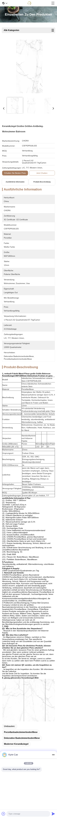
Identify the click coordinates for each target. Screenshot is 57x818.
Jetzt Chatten (41, 173)
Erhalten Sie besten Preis (15, 173)
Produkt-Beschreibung (42, 182)
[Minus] (53, 754)
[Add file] (3, 814)
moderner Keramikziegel (16, 744)
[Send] (53, 814)
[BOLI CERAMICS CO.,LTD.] (29, 3)
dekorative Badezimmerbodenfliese (22, 738)
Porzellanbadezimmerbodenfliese (21, 732)
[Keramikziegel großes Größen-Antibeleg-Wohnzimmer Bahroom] (29, 67)
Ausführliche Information (15, 182)
